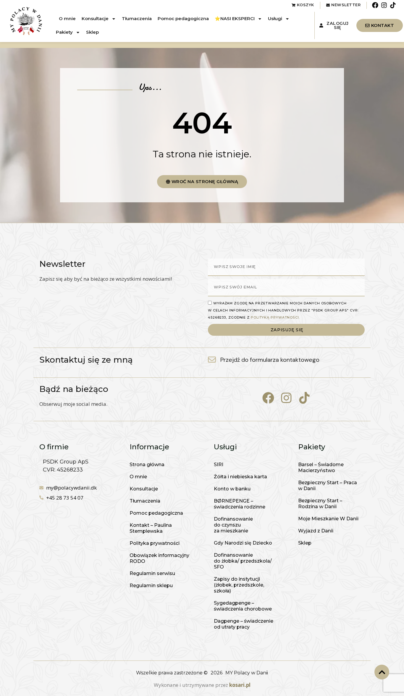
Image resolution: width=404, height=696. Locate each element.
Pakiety (64, 32)
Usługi (275, 18)
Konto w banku (232, 489)
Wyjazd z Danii (315, 531)
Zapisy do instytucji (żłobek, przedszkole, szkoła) (239, 585)
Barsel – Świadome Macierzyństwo (321, 467)
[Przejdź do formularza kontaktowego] (212, 360)
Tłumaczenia (137, 18)
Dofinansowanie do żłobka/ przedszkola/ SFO (243, 561)
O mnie (67, 18)
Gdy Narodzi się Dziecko (243, 543)
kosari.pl (240, 685)
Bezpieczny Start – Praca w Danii (327, 485)
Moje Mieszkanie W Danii (328, 518)
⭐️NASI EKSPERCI (235, 18)
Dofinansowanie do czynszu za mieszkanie (233, 525)
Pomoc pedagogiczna (183, 18)
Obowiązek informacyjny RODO (159, 558)
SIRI (218, 464)
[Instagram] (384, 5)
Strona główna (147, 464)
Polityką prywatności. (275, 317)
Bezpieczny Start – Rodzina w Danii (320, 503)
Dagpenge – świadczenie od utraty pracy (243, 624)
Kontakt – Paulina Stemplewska (151, 528)
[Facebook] (375, 5)
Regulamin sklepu (151, 585)
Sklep (92, 32)
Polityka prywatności (155, 543)
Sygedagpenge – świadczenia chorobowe (243, 606)
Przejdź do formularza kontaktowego (269, 360)
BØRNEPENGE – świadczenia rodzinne (239, 504)
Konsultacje (95, 18)
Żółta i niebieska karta (240, 476)
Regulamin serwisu (152, 573)
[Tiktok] (393, 5)
